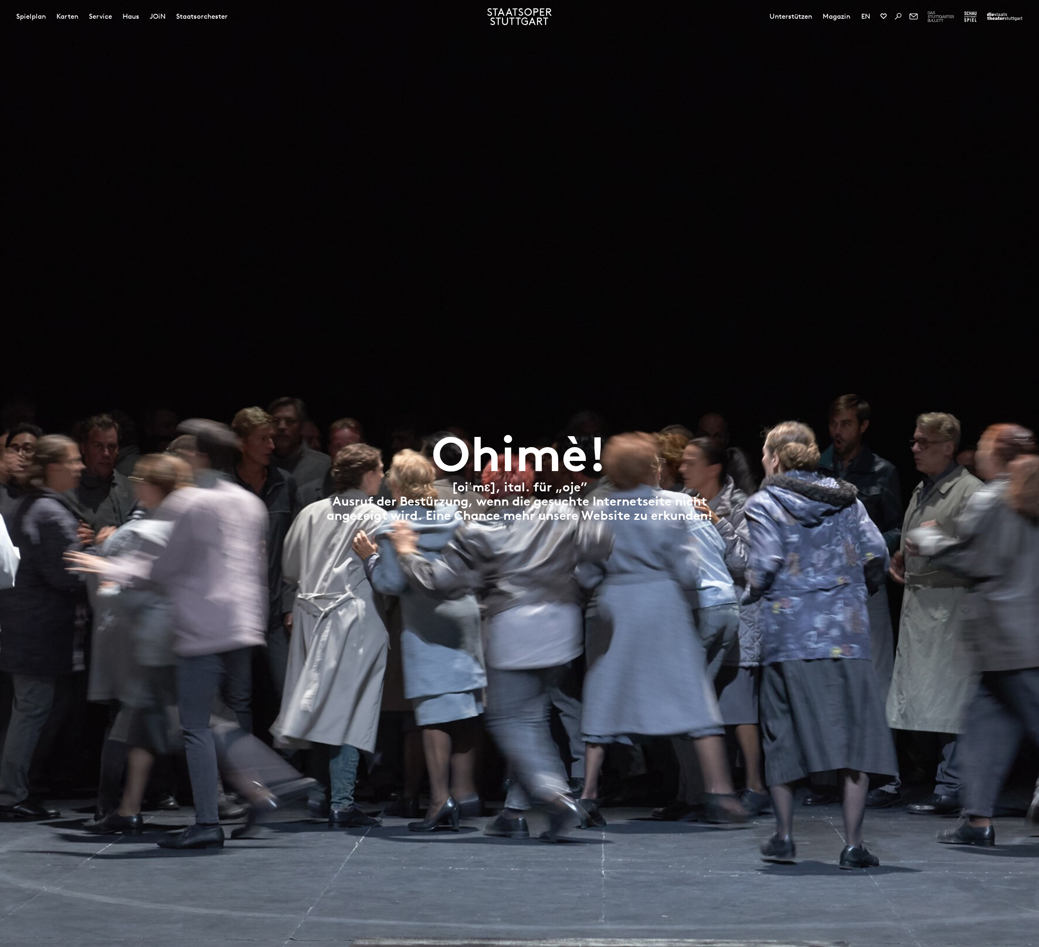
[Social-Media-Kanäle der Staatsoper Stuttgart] (883, 16)
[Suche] (898, 16)
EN (865, 16)
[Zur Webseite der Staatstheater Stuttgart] (1005, 16)
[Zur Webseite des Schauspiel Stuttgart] (970, 16)
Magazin (836, 16)
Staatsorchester (202, 16)
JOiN (158, 16)
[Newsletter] (914, 16)
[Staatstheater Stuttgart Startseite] (519, 16)
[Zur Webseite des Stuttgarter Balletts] (941, 16)
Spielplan (31, 16)
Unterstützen (791, 16)
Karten (67, 16)
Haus (131, 16)
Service (100, 16)
